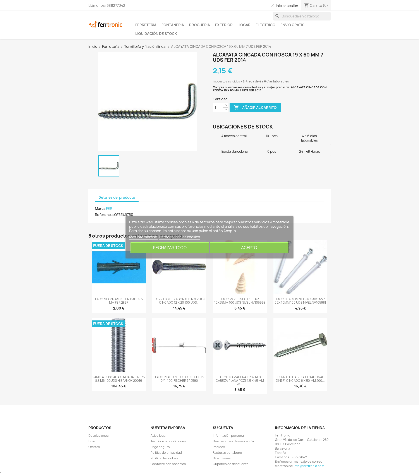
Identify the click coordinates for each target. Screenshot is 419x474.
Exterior (224, 24)
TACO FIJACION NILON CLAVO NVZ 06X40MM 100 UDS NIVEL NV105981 (300, 301)
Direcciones (222, 458)
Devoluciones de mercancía (233, 441)
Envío (92, 441)
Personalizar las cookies (179, 236)
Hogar (244, 24)
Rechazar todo (170, 247)
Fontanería (172, 24)
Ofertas (94, 447)
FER (109, 208)
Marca (100, 208)
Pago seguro (160, 447)
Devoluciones (98, 435)
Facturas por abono (227, 452)
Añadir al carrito (255, 107)
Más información (143, 236)
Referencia (104, 214)
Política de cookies (164, 458)
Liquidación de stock (156, 33)
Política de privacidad (166, 452)
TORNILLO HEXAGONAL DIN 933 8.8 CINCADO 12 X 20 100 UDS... (179, 301)
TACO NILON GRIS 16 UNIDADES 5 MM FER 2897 (118, 301)
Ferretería (145, 24)
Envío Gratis (292, 24)
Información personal (228, 435)
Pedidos (219, 447)
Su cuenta (223, 427)
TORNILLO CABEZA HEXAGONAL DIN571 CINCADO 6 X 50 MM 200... (300, 378)
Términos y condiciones (168, 441)
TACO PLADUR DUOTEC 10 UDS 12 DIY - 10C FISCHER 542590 (179, 378)
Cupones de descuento (231, 464)
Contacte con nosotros (168, 464)
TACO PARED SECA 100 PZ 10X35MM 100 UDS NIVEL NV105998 (239, 301)
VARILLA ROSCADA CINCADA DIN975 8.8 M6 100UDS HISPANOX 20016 (119, 378)
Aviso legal (158, 435)
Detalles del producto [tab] (116, 197)
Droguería (199, 24)
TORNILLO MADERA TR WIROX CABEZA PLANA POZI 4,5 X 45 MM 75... (240, 380)
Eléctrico (265, 24)
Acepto (249, 247)
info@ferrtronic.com (309, 466)
